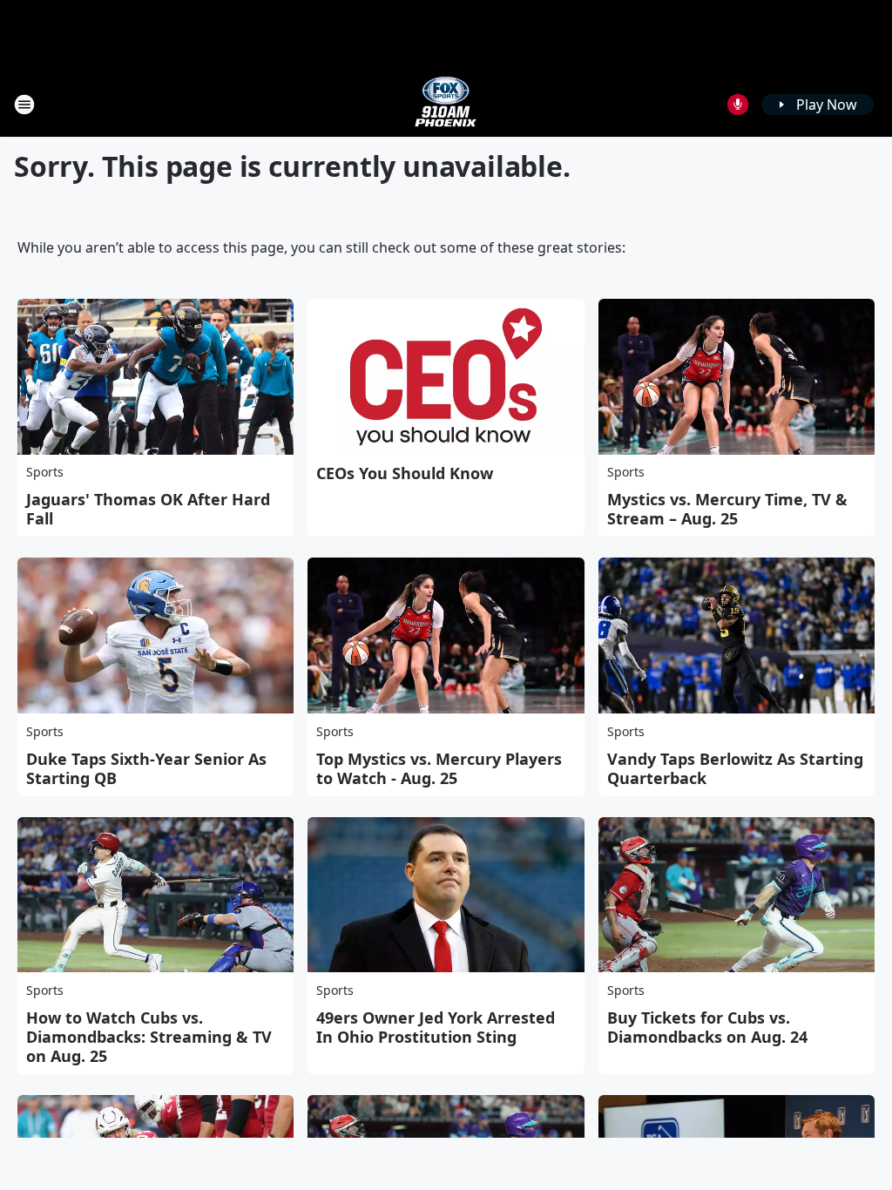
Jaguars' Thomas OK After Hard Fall (148, 509)
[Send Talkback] (737, 104)
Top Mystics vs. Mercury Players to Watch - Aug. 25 (439, 768)
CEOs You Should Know (404, 473)
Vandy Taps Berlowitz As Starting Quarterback (735, 768)
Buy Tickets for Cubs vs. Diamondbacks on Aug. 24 (707, 1027)
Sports (45, 471)
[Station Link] (446, 104)
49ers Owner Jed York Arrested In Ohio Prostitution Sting (435, 1027)
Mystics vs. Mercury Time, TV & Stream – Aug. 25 (727, 509)
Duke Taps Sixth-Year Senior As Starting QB (146, 768)
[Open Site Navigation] (24, 104)
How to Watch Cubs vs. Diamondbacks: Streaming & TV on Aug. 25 (149, 1036)
